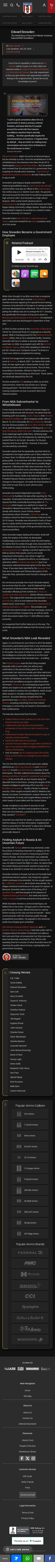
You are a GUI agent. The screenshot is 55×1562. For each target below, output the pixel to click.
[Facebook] (50, 1558)
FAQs (27, 1487)
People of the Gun (28, 1446)
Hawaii (18, 848)
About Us (27, 1412)
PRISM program (13, 663)
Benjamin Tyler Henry (19, 1068)
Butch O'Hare (16, 1055)
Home (27, 1390)
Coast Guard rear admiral (39, 186)
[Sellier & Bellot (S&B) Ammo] (30, 1318)
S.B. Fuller (14, 978)
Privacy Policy (27, 1518)
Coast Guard (44, 189)
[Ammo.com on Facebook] (21, 1458)
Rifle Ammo (27, 16)
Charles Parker (17, 1032)
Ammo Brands (45, 23)
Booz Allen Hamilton (37, 425)
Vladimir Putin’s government (15, 895)
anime (34, 221)
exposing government (12, 550)
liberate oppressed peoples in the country (20, 318)
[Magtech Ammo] (30, 1285)
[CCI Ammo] (30, 1296)
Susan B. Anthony (18, 1001)
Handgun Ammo (10, 16)
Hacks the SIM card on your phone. (21, 740)
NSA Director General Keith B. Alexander (20, 927)
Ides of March (36, 422)
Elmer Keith (15, 1064)
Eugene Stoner (16, 1023)
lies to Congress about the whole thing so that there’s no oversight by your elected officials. (27, 756)
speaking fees (8, 892)
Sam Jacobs (14, 46)
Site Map (28, 1396)
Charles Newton (17, 1041)
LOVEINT (20, 815)
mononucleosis (9, 204)
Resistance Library (27, 1451)
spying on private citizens (26, 165)
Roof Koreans (16, 1082)
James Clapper (33, 416)
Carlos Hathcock (17, 1091)
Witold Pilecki (16, 1077)
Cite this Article (13, 52)
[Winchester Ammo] (30, 1339)
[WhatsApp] (27, 1558)
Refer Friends (28, 1482)
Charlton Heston (17, 1010)
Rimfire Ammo (45, 16)
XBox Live (18, 767)
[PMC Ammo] (30, 1263)
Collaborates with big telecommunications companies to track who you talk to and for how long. (27, 728)
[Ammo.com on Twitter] (27, 1458)
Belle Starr (15, 1086)
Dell (21, 382)
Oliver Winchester (18, 1037)
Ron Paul (14, 1073)
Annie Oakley (16, 983)
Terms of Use (27, 1512)
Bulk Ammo (27, 23)
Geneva (13, 361)
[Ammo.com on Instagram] (33, 1458)
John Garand (16, 1028)
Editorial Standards (27, 1424)
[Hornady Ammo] (30, 1274)
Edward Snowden (10, 156)
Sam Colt (14, 992)
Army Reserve (39, 299)
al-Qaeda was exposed (28, 562)
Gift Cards (27, 1476)
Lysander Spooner (18, 1046)
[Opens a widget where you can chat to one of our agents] (18, 1549)
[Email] (38, 1558)
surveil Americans (26, 770)
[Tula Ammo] (30, 1329)
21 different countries (14, 883)
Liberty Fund (27, 1440)
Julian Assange (9, 898)
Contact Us (27, 1418)
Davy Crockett (16, 996)
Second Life (29, 767)
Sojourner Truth (17, 1014)
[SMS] (16, 1558)
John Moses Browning (20, 1050)
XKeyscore (17, 684)
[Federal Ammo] (30, 1252)
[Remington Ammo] (30, 1307)
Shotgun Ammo (10, 23)
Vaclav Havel (16, 1005)
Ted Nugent (15, 1019)
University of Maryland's (41, 329)
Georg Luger (16, 1059)
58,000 (5, 598)
